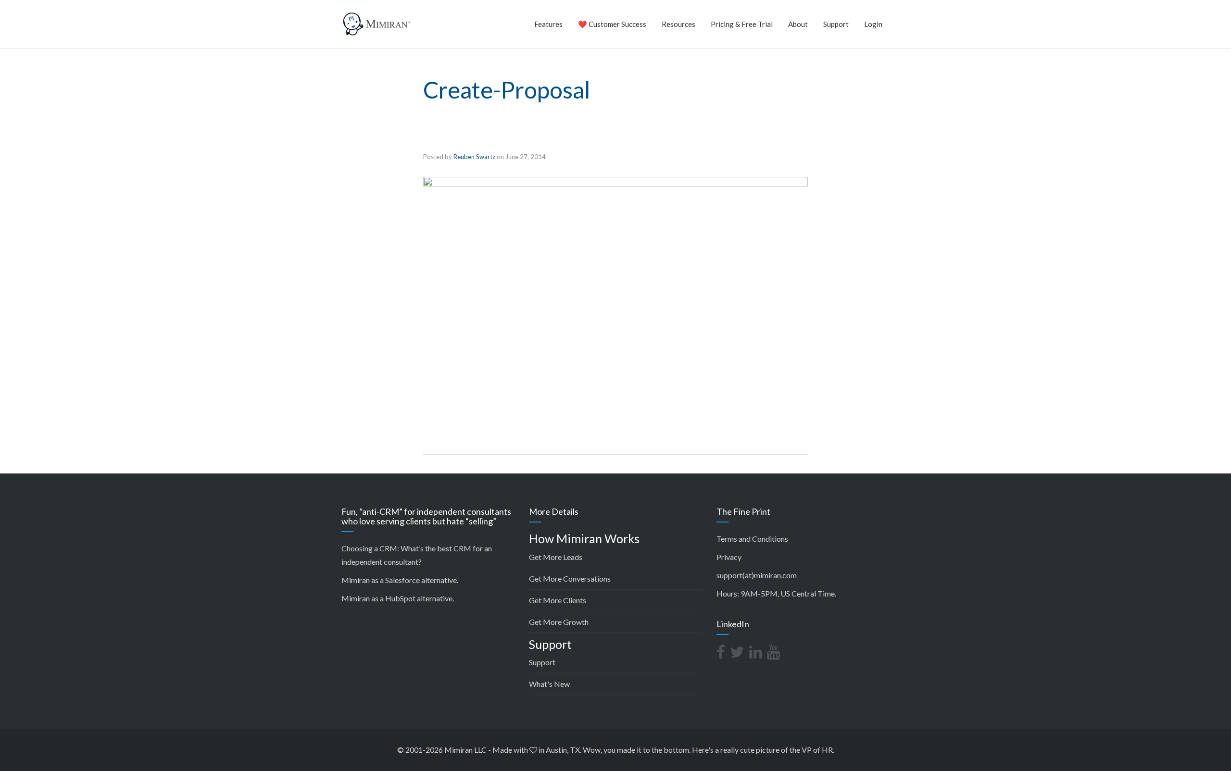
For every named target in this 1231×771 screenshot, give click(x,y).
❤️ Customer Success (612, 24)
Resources (678, 24)
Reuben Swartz (474, 157)
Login (873, 24)
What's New (549, 683)
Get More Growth (559, 621)
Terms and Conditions (752, 538)
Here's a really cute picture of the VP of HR (762, 749)
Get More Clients (557, 600)
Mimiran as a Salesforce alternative (399, 579)
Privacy (728, 556)
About (798, 24)
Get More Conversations (570, 578)
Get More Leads (555, 556)
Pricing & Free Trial (742, 24)
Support (836, 24)
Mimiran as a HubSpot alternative (396, 598)
